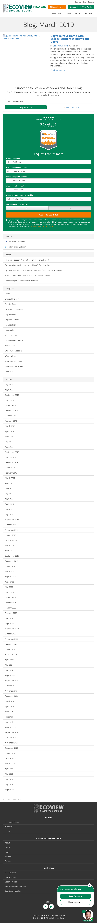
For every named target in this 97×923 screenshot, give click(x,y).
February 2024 (11, 654)
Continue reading (57, 70)
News (85, 2)
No (70, 208)
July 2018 (9, 514)
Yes (27, 208)
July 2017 (9, 493)
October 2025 (10, 737)
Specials (78, 2)
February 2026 (11, 758)
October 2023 (10, 634)
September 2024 (12, 680)
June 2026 (9, 779)
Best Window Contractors (15, 886)
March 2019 (10, 545)
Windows (9, 371)
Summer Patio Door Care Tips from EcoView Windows (27, 275)
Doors (7, 293)
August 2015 (10, 390)
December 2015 (11, 410)
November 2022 (11, 597)
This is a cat (10, 345)
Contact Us (36, 915)
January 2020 (10, 566)
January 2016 (10, 416)
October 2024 (10, 685)
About (7, 843)
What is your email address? (16, 167)
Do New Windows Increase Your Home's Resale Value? (28, 265)
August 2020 (10, 576)
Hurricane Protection (14, 309)
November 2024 (11, 691)
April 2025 (9, 706)
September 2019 (12, 556)
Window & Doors (12, 822)
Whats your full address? (15, 186)
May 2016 (9, 436)
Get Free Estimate (48, 214)
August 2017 (10, 499)
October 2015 (10, 400)
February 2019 (11, 540)
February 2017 (11, 473)
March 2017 (10, 478)
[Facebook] (45, 906)
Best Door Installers (13, 891)
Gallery (88, 13)
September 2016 (12, 452)
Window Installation (13, 361)
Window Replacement (14, 366)
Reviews (91, 2)
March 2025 (10, 701)
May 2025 (9, 711)
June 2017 (9, 488)
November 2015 (11, 405)
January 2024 (10, 649)
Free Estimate (10, 872)
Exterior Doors (11, 304)
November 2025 (11, 743)
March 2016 (10, 426)
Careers (8, 861)
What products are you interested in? (19, 195)
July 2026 (9, 784)
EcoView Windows (60, 46)
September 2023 (12, 628)
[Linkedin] (51, 906)
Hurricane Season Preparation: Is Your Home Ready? (27, 260)
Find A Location (57, 7)
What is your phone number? (16, 176)
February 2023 (11, 613)
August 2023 (10, 623)
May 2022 (9, 587)
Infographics (10, 325)
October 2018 (10, 525)
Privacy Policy (48, 226)
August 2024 (10, 675)
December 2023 (11, 644)
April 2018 (9, 504)
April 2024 (9, 660)
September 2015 (12, 395)
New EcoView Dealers (14, 340)
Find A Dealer (10, 877)
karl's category (11, 335)
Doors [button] (68, 13)
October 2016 (10, 457)
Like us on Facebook (16, 241)
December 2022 (11, 602)
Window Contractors (13, 351)
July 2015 (9, 384)
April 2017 (9, 483)
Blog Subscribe (26, 107)
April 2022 (9, 582)
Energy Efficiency (12, 299)
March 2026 (10, 763)
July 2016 (9, 441)
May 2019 (9, 550)
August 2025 (10, 727)
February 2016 (11, 421)
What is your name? (13, 158)
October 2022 (10, 592)
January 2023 (10, 608)
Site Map (54, 915)
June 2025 (9, 717)
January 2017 (10, 467)
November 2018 (11, 530)
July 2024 (9, 670)
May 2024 (9, 665)
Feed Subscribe (72, 107)
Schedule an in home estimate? (17, 204)
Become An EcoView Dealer (81, 7)
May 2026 (9, 774)
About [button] (78, 13)
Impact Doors (10, 314)
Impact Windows (12, 319)
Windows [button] (56, 13)
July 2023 (9, 618)
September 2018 (12, 519)
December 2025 (11, 748)
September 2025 (12, 732)
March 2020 (10, 571)
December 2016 (11, 462)
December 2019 (11, 561)
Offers (7, 847)
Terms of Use (35, 226)
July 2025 (9, 722)
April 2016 (9, 431)
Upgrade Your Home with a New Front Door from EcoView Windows (33, 270)
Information (10, 330)
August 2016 (10, 447)
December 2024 (11, 696)
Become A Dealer (12, 882)
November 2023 (11, 639)
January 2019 (10, 535)
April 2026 (9, 769)
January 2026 (10, 753)
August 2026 (10, 789)
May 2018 (9, 509)
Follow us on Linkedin (16, 247)
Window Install (11, 356)
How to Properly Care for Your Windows (21, 280)
